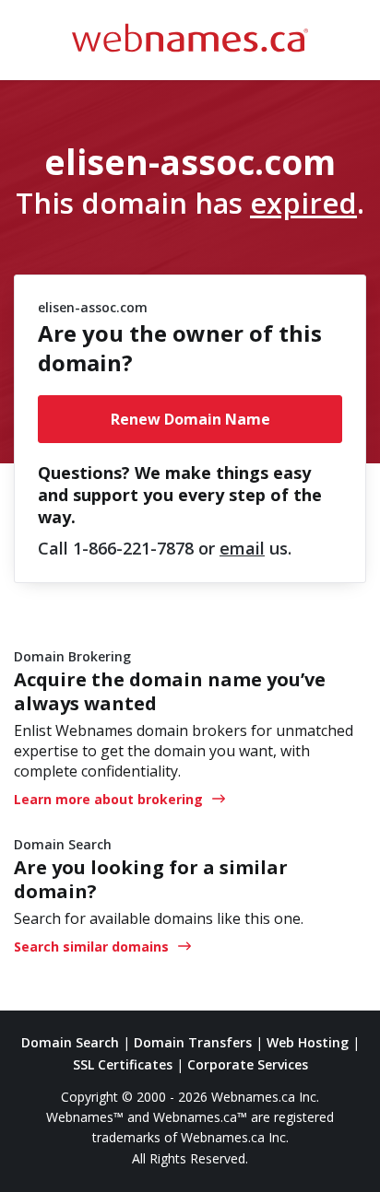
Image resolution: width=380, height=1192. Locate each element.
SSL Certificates (122, 1064)
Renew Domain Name (190, 419)
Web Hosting (308, 1042)
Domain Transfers (193, 1042)
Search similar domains (91, 946)
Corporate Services (247, 1064)
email (242, 548)
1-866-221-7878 (133, 548)
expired (303, 202)
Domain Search (70, 1042)
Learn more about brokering (108, 799)
